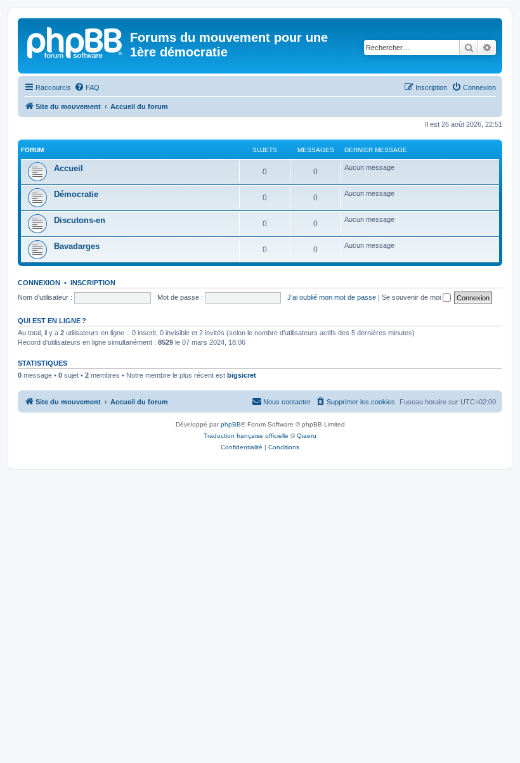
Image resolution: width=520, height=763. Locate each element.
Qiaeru (306, 435)
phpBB (231, 424)
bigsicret (241, 375)
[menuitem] (87, 87)
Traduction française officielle (246, 435)
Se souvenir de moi (412, 297)
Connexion (39, 282)
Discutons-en (79, 220)
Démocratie (76, 194)
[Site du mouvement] (75, 41)
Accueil (68, 168)
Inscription (92, 282)
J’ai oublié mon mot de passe (331, 297)
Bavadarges (77, 246)
